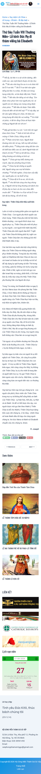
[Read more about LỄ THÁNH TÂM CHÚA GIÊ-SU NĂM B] (20, 504)
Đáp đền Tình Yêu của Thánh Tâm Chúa (18, 487)
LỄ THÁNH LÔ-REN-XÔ (10, 578)
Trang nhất (20, 766)
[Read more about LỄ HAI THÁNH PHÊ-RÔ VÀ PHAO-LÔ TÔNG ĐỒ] (20, 534)
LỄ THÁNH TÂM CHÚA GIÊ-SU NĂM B (15, 517)
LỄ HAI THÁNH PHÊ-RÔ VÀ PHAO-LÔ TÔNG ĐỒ (19, 548)
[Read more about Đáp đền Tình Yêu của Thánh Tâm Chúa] (20, 473)
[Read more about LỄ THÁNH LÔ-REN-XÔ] (20, 565)
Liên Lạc (20, 769)
